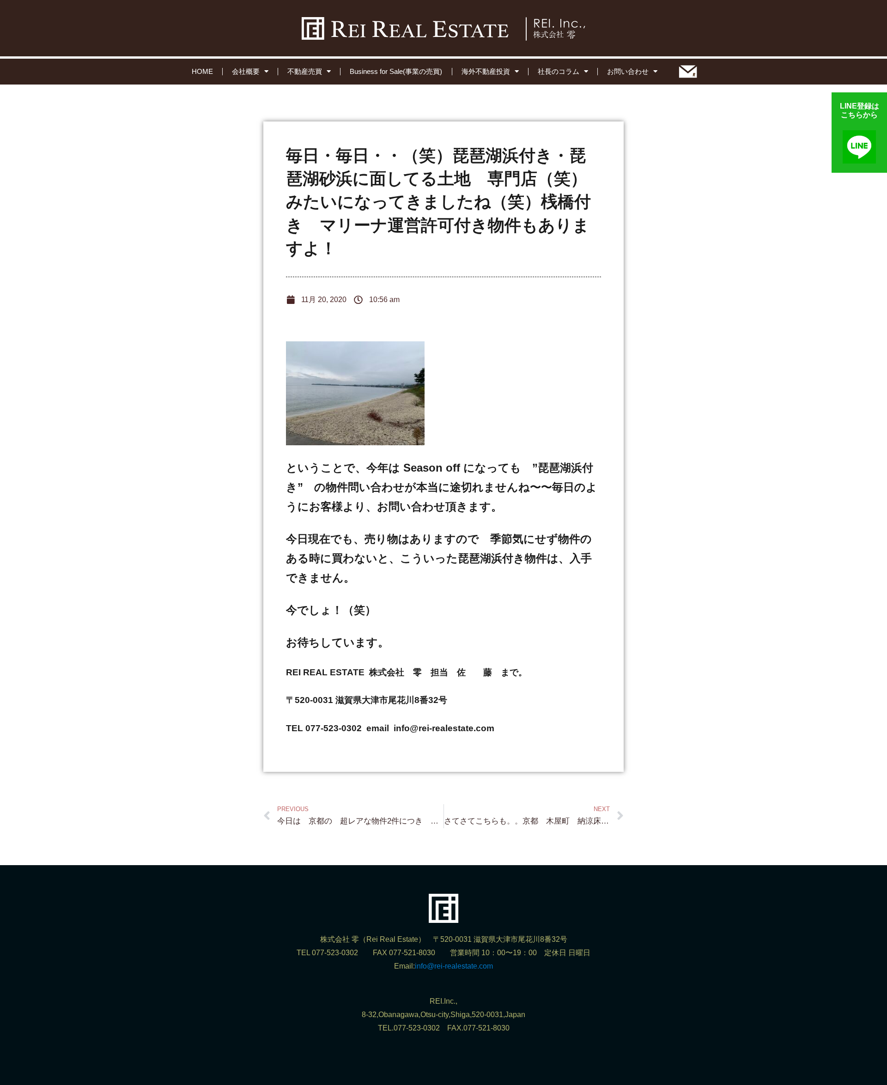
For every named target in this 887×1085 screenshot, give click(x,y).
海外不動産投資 (486, 71)
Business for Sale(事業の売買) (396, 71)
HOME (202, 71)
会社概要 (246, 71)
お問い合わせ (628, 71)
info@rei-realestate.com (454, 966)
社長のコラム (558, 71)
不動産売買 (304, 71)
